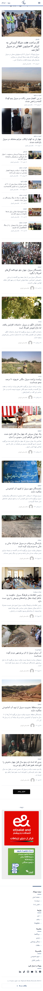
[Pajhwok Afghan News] (23, 3)
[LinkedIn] (20, 972)
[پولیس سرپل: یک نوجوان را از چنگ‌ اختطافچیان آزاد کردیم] (34, 226)
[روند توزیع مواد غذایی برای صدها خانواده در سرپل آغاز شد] (34, 212)
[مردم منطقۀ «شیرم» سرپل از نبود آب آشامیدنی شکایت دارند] (21, 690)
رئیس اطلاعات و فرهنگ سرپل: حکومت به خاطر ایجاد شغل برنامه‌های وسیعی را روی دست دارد (21, 598)
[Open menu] (39, 2)
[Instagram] (28, 972)
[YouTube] (32, 972)
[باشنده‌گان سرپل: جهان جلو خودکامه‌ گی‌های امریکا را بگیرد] (21, 253)
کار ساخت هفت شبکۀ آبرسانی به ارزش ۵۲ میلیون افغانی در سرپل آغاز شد (22, 46)
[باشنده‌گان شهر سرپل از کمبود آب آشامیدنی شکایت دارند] (21, 472)
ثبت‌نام (3, 3)
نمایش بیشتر (21, 791)
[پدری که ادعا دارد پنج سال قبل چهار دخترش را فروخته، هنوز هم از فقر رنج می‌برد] (21, 745)
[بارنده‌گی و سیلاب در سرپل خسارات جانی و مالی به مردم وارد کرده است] (21, 526)
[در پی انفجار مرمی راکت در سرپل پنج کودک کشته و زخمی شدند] (21, 80)
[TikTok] (24, 972)
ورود (9, 3)
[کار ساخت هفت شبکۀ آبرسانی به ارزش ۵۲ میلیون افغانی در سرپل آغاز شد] (21, 23)
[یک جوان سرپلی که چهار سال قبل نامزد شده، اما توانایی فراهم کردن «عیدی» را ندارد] (21, 417)
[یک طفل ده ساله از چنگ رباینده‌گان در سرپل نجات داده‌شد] (34, 198)
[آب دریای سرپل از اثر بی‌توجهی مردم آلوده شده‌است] (21, 636)
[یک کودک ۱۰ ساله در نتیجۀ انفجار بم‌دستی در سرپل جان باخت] (34, 171)
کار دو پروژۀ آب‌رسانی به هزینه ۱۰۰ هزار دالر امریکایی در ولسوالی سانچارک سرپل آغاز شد (14, 157)
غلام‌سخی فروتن (24, 288)
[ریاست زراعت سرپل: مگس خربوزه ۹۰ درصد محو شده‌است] (21, 362)
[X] (36, 972)
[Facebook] (40, 972)
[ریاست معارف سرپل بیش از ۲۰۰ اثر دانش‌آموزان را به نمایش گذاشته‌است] (34, 185)
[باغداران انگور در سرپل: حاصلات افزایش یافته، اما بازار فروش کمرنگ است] (21, 308)
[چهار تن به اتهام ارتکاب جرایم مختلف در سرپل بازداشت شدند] (21, 121)
